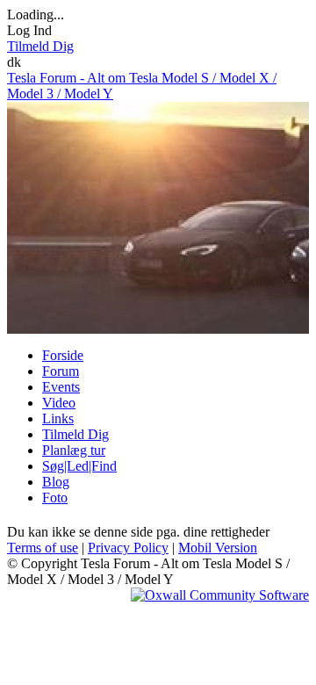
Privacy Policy (128, 547)
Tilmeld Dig (40, 46)
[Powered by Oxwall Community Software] (220, 595)
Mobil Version (217, 547)
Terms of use (42, 547)
